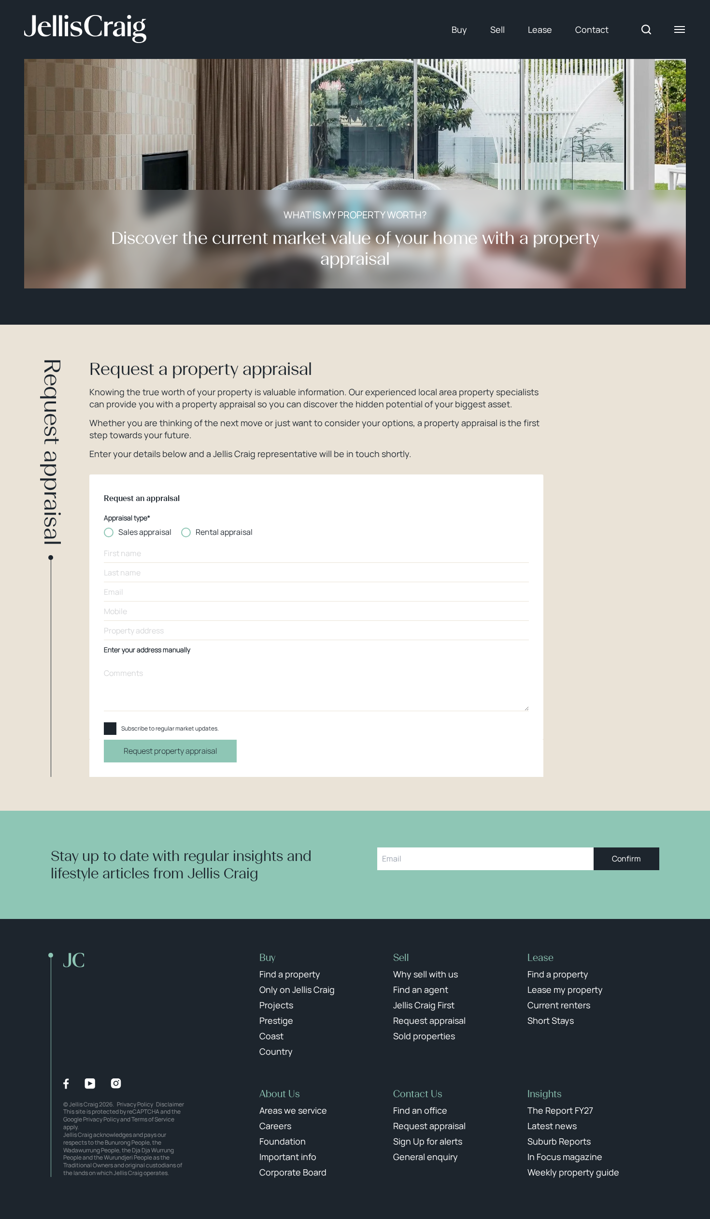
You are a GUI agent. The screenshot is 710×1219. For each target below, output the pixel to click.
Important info (287, 1156)
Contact (592, 29)
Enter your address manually (147, 650)
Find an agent (420, 989)
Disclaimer (170, 1104)
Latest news (552, 1126)
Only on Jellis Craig (297, 989)
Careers (275, 1126)
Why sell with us (425, 974)
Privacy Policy (135, 1104)
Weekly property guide (573, 1172)
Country (276, 1051)
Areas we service (293, 1110)
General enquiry (425, 1156)
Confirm (626, 858)
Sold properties (424, 1036)
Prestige (276, 1020)
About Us (279, 1094)
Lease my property (565, 989)
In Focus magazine (564, 1156)
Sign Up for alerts (427, 1141)
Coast (271, 1036)
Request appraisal (429, 1020)
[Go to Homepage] (85, 29)
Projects (276, 1005)
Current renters (558, 1005)
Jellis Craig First (423, 1005)
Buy (459, 29)
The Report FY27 (560, 1110)
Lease (540, 29)
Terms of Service (152, 1119)
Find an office (420, 1110)
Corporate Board (293, 1172)
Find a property (289, 974)
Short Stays (550, 1020)
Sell (497, 29)
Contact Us (417, 1094)
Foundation (282, 1141)
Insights (544, 1094)
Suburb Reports (559, 1141)
